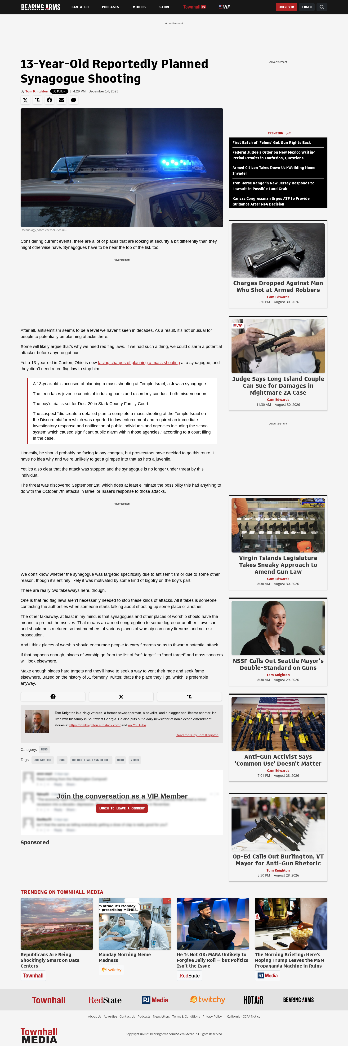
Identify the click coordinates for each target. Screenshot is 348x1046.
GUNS (62, 760)
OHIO (120, 760)
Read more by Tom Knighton (197, 735)
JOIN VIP (286, 7)
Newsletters (161, 1016)
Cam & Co (80, 7)
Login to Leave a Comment (122, 808)
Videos (139, 7)
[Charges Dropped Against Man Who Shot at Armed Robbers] (278, 250)
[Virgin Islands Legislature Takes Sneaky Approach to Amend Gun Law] (278, 525)
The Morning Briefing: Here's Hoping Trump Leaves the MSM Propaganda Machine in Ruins (289, 960)
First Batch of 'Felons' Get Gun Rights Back (271, 143)
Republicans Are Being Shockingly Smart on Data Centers (50, 960)
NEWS (44, 749)
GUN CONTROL (43, 760)
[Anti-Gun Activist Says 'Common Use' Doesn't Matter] (278, 724)
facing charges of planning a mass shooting (139, 362)
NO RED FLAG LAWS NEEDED (91, 760)
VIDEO (135, 760)
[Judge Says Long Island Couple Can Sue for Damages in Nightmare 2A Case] (278, 346)
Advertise (110, 1016)
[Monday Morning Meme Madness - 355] (135, 924)
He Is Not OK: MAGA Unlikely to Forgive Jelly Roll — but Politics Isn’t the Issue (212, 960)
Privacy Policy (212, 1016)
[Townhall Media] (39, 1035)
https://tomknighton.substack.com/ (94, 725)
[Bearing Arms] (41, 7)
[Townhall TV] (194, 7)
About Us (94, 1016)
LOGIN (307, 7)
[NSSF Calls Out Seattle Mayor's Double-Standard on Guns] (278, 628)
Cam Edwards (278, 297)
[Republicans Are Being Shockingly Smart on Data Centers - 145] (57, 924)
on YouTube (137, 725)
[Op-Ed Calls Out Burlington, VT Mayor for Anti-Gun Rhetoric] (278, 824)
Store (164, 7)
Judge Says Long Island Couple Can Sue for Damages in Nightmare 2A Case (278, 386)
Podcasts (110, 7)
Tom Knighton (36, 91)
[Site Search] (322, 7)
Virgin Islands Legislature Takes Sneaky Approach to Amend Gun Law (278, 565)
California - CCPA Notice (243, 1016)
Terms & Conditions (186, 1016)
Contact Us (127, 1016)
